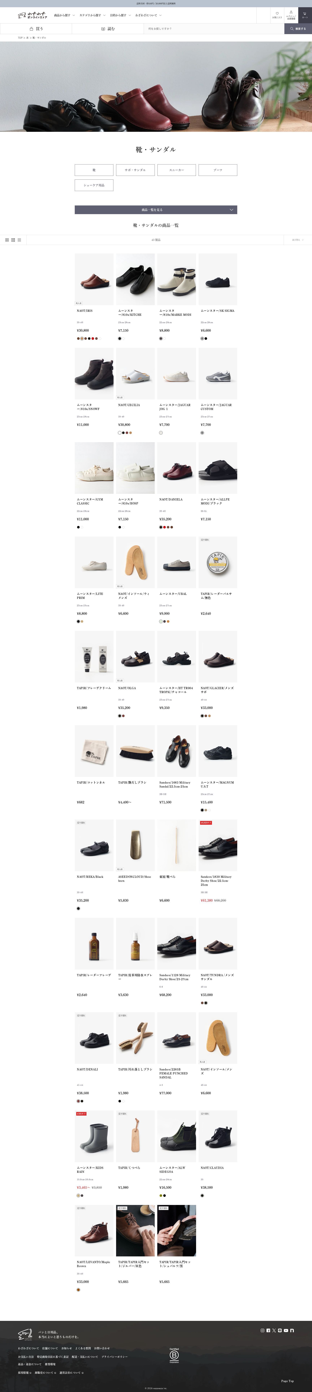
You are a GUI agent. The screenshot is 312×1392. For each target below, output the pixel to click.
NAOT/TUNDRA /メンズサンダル (217, 977)
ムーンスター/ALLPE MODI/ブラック (215, 501)
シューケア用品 (94, 185)
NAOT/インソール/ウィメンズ (134, 595)
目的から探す (118, 15)
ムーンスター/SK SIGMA (218, 310)
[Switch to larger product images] (7, 240)
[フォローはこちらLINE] (280, 1330)
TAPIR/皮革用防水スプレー (135, 977)
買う (40, 29)
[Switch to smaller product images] (13, 240)
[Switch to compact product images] (19, 240)
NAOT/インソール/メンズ (216, 1071)
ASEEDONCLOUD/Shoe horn (134, 878)
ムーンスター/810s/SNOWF (88, 407)
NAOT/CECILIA (129, 405)
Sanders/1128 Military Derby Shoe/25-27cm (174, 977)
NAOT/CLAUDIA (212, 1167)
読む (111, 29)
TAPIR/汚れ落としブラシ (135, 1069)
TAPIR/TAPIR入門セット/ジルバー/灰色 (134, 1264)
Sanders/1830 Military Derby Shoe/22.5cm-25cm (216, 880)
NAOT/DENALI (87, 1069)
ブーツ (217, 170)
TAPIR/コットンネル (91, 782)
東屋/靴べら (167, 876)
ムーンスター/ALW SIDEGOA (172, 1169)
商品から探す (62, 15)
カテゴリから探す (90, 15)
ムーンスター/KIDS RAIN (90, 1169)
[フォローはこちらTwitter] (274, 1330)
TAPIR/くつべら (129, 1167)
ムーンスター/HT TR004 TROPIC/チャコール (176, 690)
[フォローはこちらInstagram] (262, 1330)
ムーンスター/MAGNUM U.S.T (217, 784)
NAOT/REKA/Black (90, 876)
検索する (301, 28)
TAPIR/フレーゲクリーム (94, 688)
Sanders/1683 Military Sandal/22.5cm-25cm (174, 784)
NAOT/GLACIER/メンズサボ (217, 690)
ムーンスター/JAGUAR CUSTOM (216, 407)
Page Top (287, 1381)
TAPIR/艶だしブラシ (132, 782)
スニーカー (176, 170)
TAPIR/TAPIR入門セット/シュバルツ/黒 (175, 1264)
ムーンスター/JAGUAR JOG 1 (174, 407)
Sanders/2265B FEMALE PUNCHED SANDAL (173, 1073)
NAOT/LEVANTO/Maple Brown (93, 1264)
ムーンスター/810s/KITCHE (130, 312)
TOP (20, 38)
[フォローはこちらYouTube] (286, 1330)
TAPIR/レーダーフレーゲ (94, 975)
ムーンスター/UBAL (173, 593)
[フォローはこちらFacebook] (268, 1330)
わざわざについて (146, 15)
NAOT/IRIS (85, 310)
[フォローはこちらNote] (292, 1330)
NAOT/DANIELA (171, 499)
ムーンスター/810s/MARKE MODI (175, 312)
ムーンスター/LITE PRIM (90, 595)
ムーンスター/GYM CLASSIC (90, 501)
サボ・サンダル (135, 170)
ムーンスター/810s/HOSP (128, 501)
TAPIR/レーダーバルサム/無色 (216, 595)
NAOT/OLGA (127, 688)
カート (307, 16)
